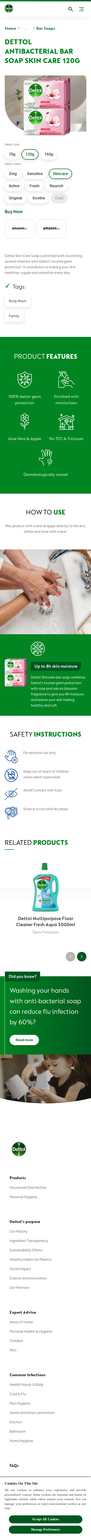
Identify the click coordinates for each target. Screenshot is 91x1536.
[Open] (71, 9)
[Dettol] (9, 9)
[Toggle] (81, 9)
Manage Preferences (45, 1529)
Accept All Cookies (45, 1519)
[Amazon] (20, 229)
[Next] (81, 956)
